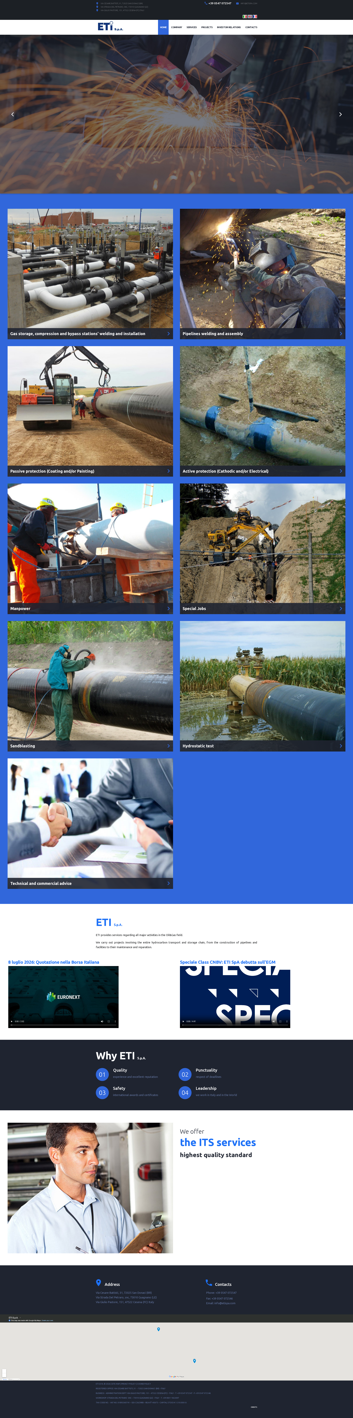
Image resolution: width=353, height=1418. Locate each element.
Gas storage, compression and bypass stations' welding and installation (77, 333)
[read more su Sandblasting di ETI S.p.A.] (168, 746)
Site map (116, 1384)
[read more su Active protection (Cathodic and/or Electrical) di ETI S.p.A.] (341, 471)
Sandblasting (22, 746)
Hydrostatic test (198, 746)
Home (163, 27)
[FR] (255, 16)
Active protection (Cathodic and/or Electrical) (225, 471)
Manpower (20, 608)
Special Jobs (194, 608)
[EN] (250, 16)
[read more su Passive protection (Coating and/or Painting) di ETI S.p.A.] (168, 471)
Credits (254, 1407)
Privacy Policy (128, 1384)
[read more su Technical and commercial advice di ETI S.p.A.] (168, 883)
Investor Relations (229, 27)
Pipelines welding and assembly (213, 333)
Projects (206, 27)
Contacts (251, 27)
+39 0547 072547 (219, 3)
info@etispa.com (249, 3)
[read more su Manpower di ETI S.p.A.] (168, 608)
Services (192, 27)
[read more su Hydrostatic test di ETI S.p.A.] (341, 746)
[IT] (245, 16)
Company (176, 27)
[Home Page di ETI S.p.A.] (110, 23)
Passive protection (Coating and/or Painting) (52, 471)
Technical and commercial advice (41, 883)
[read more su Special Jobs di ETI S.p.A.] (341, 608)
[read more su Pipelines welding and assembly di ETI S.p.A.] (341, 333)
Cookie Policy (144, 1384)
